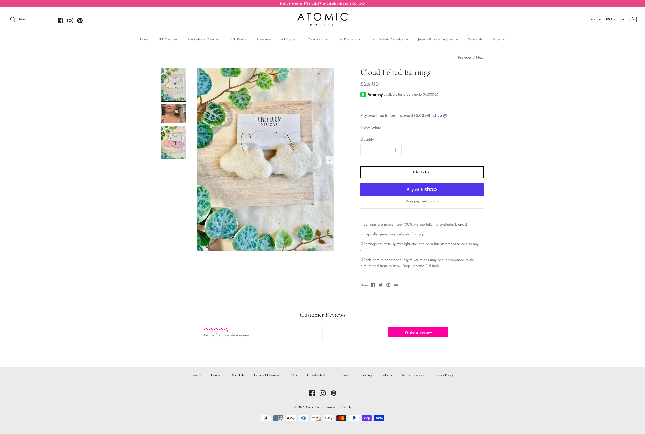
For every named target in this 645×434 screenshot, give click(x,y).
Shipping (366, 375)
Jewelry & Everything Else (438, 39)
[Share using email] (396, 285)
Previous (465, 57)
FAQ (294, 375)
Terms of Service (413, 375)
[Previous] (201, 160)
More (499, 39)
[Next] (330, 160)
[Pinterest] (80, 20)
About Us (238, 375)
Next (480, 57)
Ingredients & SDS (319, 375)
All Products (289, 39)
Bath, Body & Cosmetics (389, 39)
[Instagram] (70, 20)
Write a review (418, 332)
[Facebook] (60, 20)
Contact (216, 375)
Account (596, 19)
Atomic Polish (314, 407)
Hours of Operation (267, 375)
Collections (317, 39)
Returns (387, 375)
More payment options (422, 201)
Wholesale (475, 39)
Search (196, 375)
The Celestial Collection (204, 39)
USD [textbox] (611, 17)
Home (144, 39)
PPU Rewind (239, 39)
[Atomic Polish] (322, 15)
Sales (345, 375)
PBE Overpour (168, 39)
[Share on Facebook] (373, 285)
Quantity (367, 139)
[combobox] (611, 17)
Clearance (264, 39)
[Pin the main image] (388, 285)
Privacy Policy (444, 375)
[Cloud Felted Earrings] (173, 85)
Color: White (370, 128)
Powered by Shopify (338, 407)
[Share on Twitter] (381, 285)
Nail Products (349, 39)
